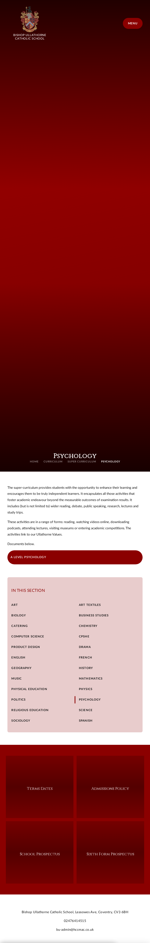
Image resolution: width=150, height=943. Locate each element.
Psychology (110, 461)
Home (34, 461)
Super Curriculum (82, 461)
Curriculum (53, 461)
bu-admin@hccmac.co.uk (75, 929)
